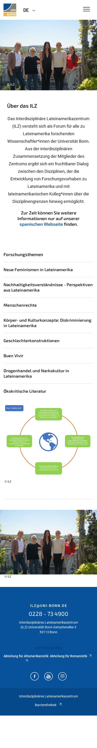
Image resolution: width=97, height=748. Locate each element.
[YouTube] (48, 676)
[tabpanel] (48, 55)
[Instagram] (62, 676)
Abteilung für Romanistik (68, 656)
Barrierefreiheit (46, 705)
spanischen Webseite (41, 224)
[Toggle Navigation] (86, 9)
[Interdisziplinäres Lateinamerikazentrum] (10, 10)
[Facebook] (34, 676)
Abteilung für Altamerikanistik (26, 656)
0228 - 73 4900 (48, 613)
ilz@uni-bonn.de (48, 606)
